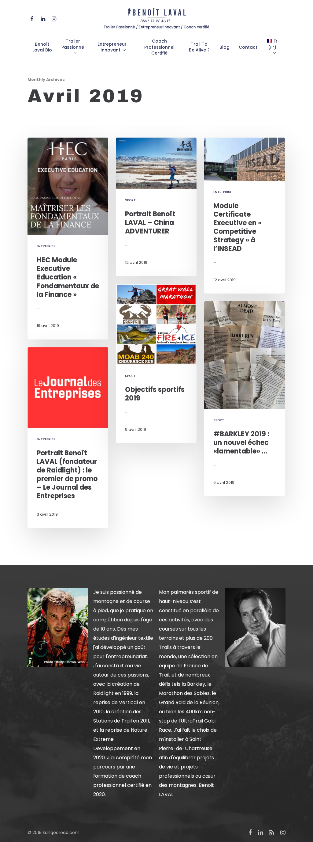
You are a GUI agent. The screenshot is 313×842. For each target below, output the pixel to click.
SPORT (130, 200)
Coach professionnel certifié (159, 47)
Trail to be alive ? (199, 47)
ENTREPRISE (46, 246)
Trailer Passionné (72, 44)
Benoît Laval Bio (42, 47)
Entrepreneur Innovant (112, 47)
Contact (248, 47)
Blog (224, 47)
